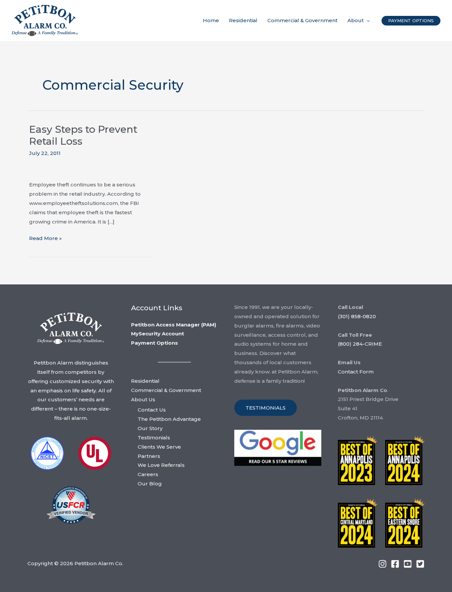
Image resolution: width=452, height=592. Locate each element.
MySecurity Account (157, 333)
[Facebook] (395, 564)
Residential (145, 381)
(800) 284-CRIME (360, 344)
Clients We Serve (159, 447)
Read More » (45, 239)
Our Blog (150, 483)
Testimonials (154, 437)
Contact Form (356, 372)
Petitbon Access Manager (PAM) (173, 324)
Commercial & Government (166, 390)
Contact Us (152, 410)
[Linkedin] (382, 564)
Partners (149, 456)
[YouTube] (407, 564)
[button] (367, 20)
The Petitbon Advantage (169, 419)
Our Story (150, 428)
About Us (143, 399)
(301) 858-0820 (357, 316)
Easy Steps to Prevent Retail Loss (83, 135)
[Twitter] (420, 564)
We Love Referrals (161, 465)
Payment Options (154, 343)
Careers (148, 474)
